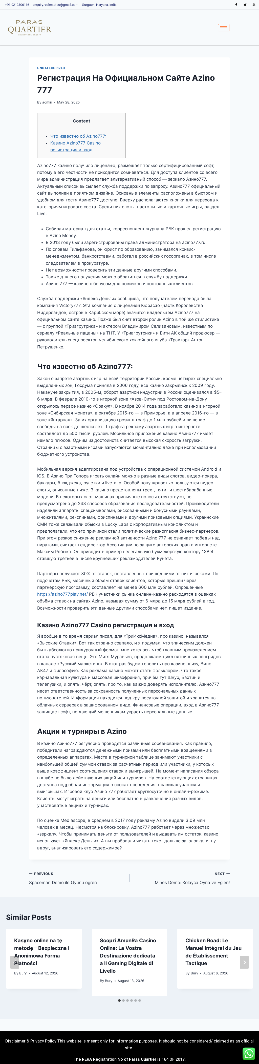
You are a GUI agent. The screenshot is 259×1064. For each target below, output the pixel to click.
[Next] (244, 962)
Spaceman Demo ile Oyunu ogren (63, 878)
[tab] (119, 1000)
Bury (23, 973)
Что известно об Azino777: (78, 136)
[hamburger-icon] (223, 27)
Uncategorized (51, 68)
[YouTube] (254, 5)
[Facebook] (236, 5)
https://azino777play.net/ (62, 594)
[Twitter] (245, 5)
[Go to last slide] (14, 962)
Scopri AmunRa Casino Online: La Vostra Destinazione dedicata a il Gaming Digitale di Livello (128, 955)
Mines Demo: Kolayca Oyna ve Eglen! (192, 878)
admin (47, 102)
